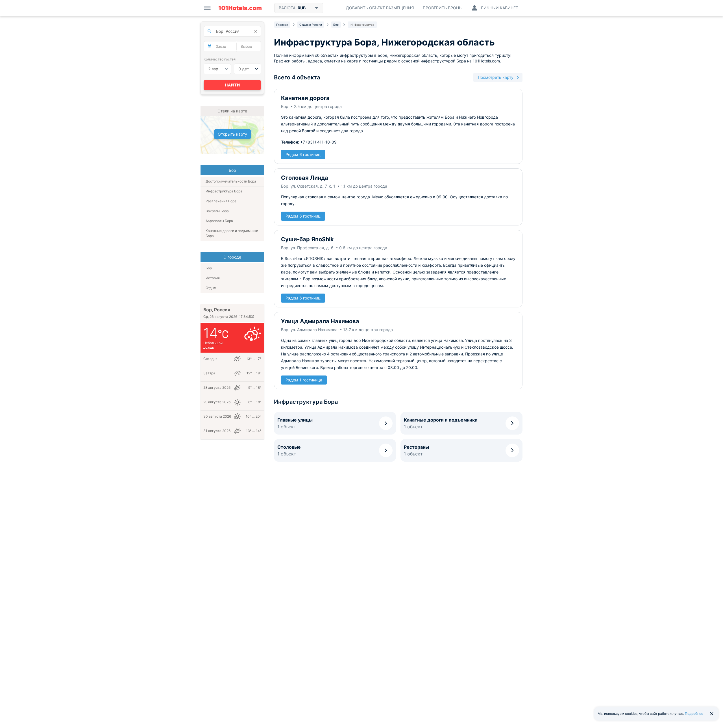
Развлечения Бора (221, 201)
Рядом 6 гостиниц (303, 154)
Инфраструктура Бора (224, 191)
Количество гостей (220, 59)
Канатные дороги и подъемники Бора (232, 233)
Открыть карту (232, 134)
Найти (232, 85)
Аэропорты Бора (219, 221)
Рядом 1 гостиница (304, 379)
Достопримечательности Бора (231, 181)
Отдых (211, 288)
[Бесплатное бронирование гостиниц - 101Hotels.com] (240, 8)
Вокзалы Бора (217, 211)
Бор (209, 268)
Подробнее (694, 713)
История (213, 278)
